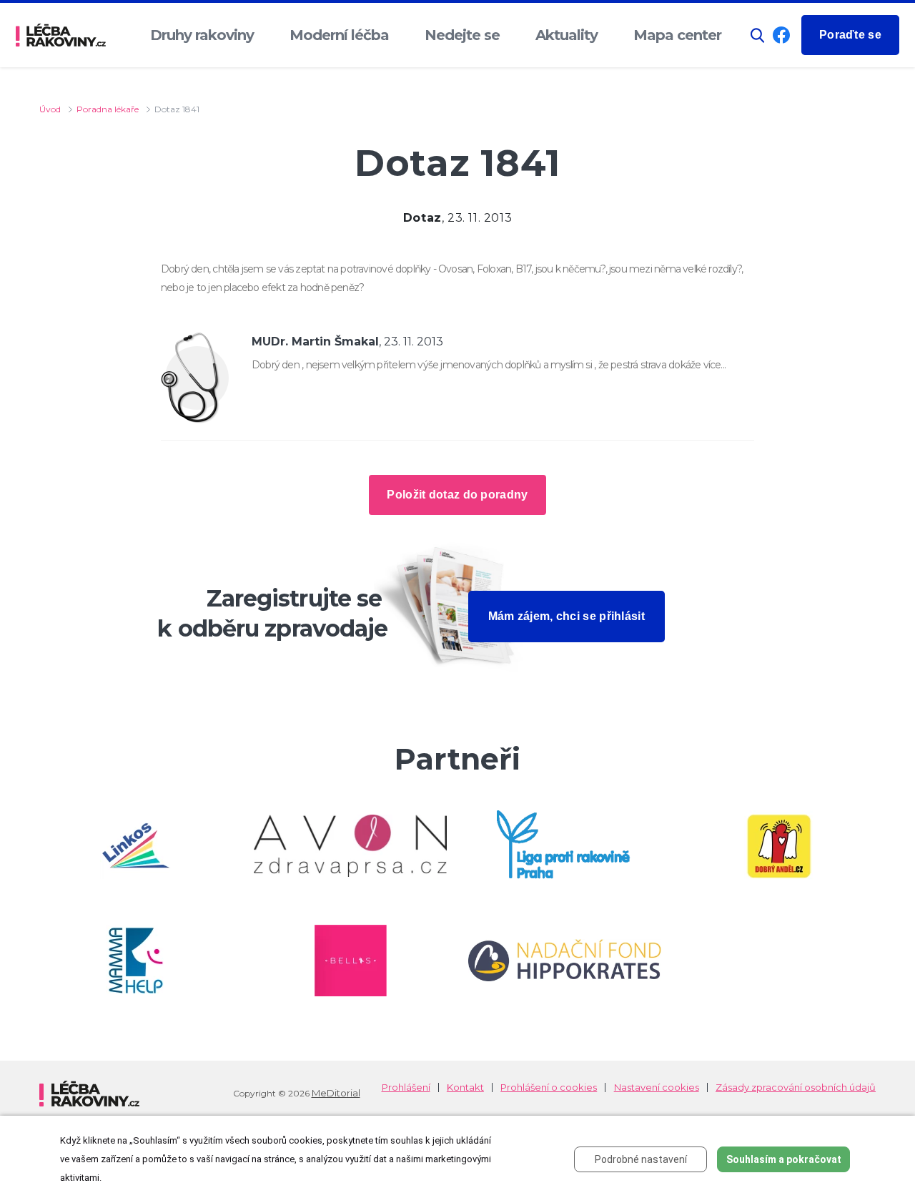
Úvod (50, 109)
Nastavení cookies (656, 1087)
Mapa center (677, 35)
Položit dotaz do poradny (457, 494)
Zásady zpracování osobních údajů (796, 1087)
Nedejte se (462, 35)
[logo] (61, 35)
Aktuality (566, 35)
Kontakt (465, 1087)
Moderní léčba (339, 35)
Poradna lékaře (107, 109)
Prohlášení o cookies (548, 1087)
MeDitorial (336, 1093)
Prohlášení (406, 1087)
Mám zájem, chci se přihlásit (566, 616)
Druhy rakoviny (202, 35)
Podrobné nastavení (641, 1159)
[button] (758, 35)
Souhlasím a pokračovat (783, 1159)
